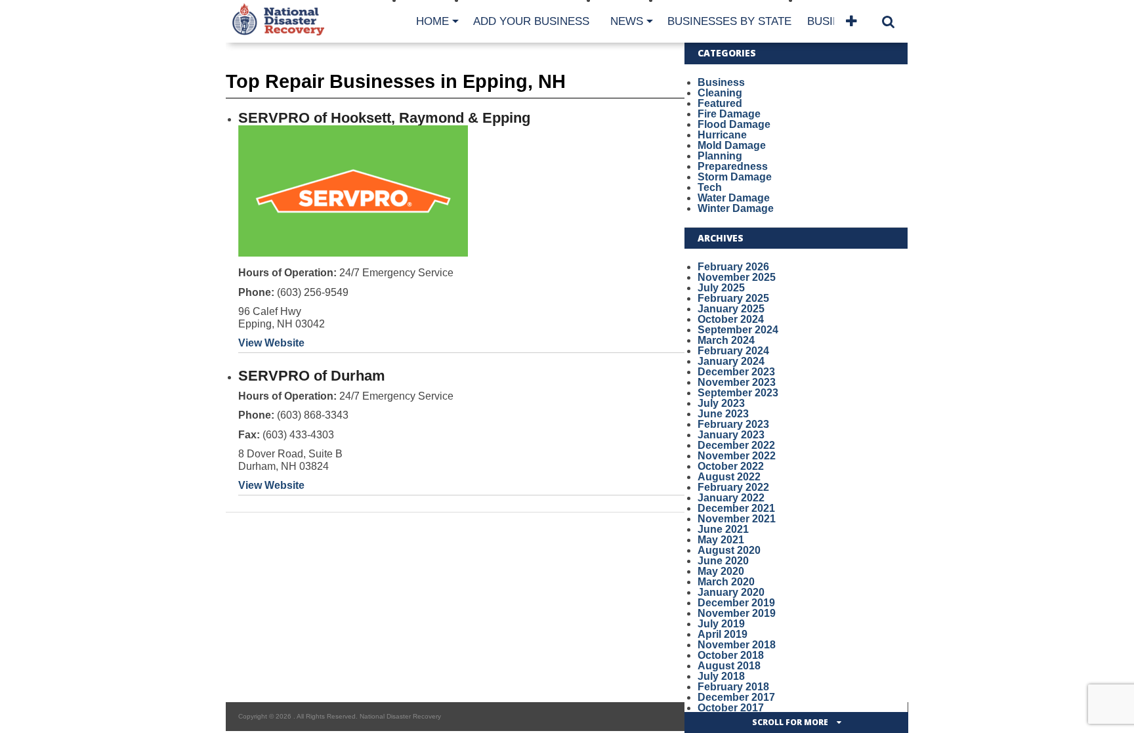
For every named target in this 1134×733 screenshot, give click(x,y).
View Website (271, 342)
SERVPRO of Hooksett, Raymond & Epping (384, 118)
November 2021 (737, 518)
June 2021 (723, 529)
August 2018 (729, 665)
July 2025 (721, 287)
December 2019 (736, 602)
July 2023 (721, 403)
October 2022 (731, 466)
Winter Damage (736, 208)
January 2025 (731, 308)
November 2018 (737, 644)
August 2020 (729, 550)
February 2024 (733, 350)
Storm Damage (735, 176)
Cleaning (720, 92)
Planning (720, 155)
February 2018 (733, 686)
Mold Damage (732, 145)
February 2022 (733, 487)
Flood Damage (734, 124)
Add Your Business (531, 21)
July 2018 (721, 676)
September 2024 (738, 329)
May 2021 (721, 539)
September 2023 (738, 392)
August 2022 (729, 476)
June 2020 (723, 560)
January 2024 (731, 361)
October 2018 (731, 655)
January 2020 (731, 592)
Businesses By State (729, 21)
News (626, 21)
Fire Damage (729, 113)
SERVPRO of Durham (311, 375)
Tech (710, 187)
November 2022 (737, 455)
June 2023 (723, 413)
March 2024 (726, 340)
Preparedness (733, 166)
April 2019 (722, 634)
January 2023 (731, 434)
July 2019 (721, 623)
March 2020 (726, 581)
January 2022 (731, 497)
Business (721, 82)
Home (432, 21)
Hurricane (722, 134)
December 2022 (736, 445)
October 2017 (731, 707)
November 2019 (737, 613)
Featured (720, 103)
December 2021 (736, 508)
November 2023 (737, 382)
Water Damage (734, 197)
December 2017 (736, 697)
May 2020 (721, 571)
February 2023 (733, 424)
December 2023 (736, 371)
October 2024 (731, 319)
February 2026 (733, 266)
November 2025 (737, 277)
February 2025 (733, 298)
